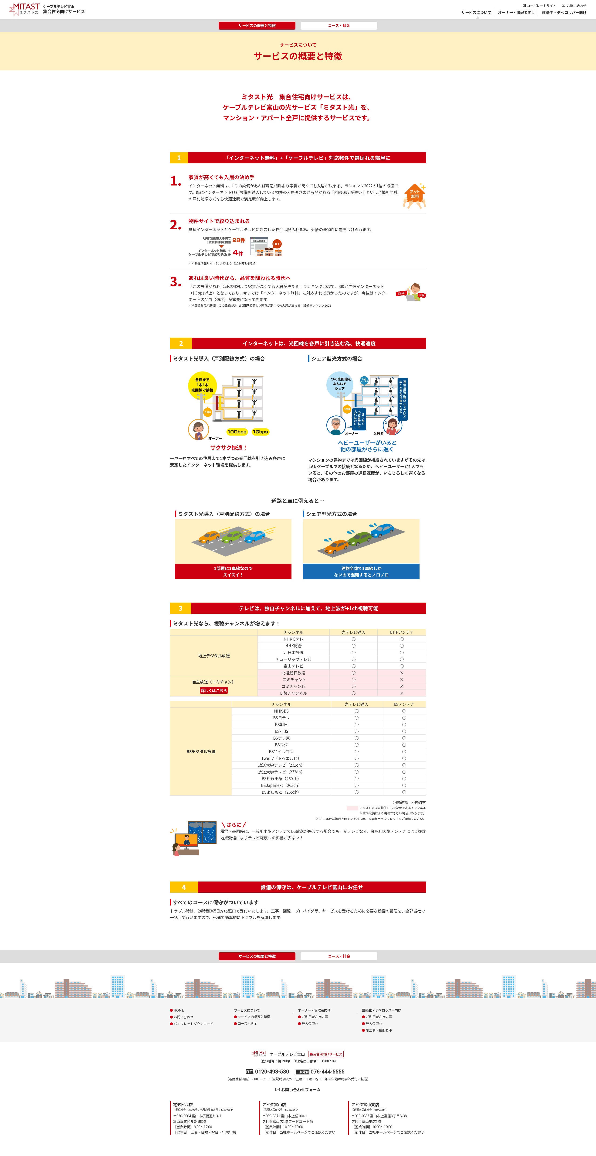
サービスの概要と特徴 (257, 25)
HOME (179, 1010)
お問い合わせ (576, 5)
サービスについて (476, 12)
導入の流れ (310, 1023)
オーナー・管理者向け (516, 12)
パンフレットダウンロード (193, 1023)
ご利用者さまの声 (315, 1016)
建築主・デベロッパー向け (564, 12)
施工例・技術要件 (379, 1030)
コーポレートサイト (541, 5)
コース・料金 (339, 25)
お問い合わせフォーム (301, 1089)
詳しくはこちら (214, 690)
